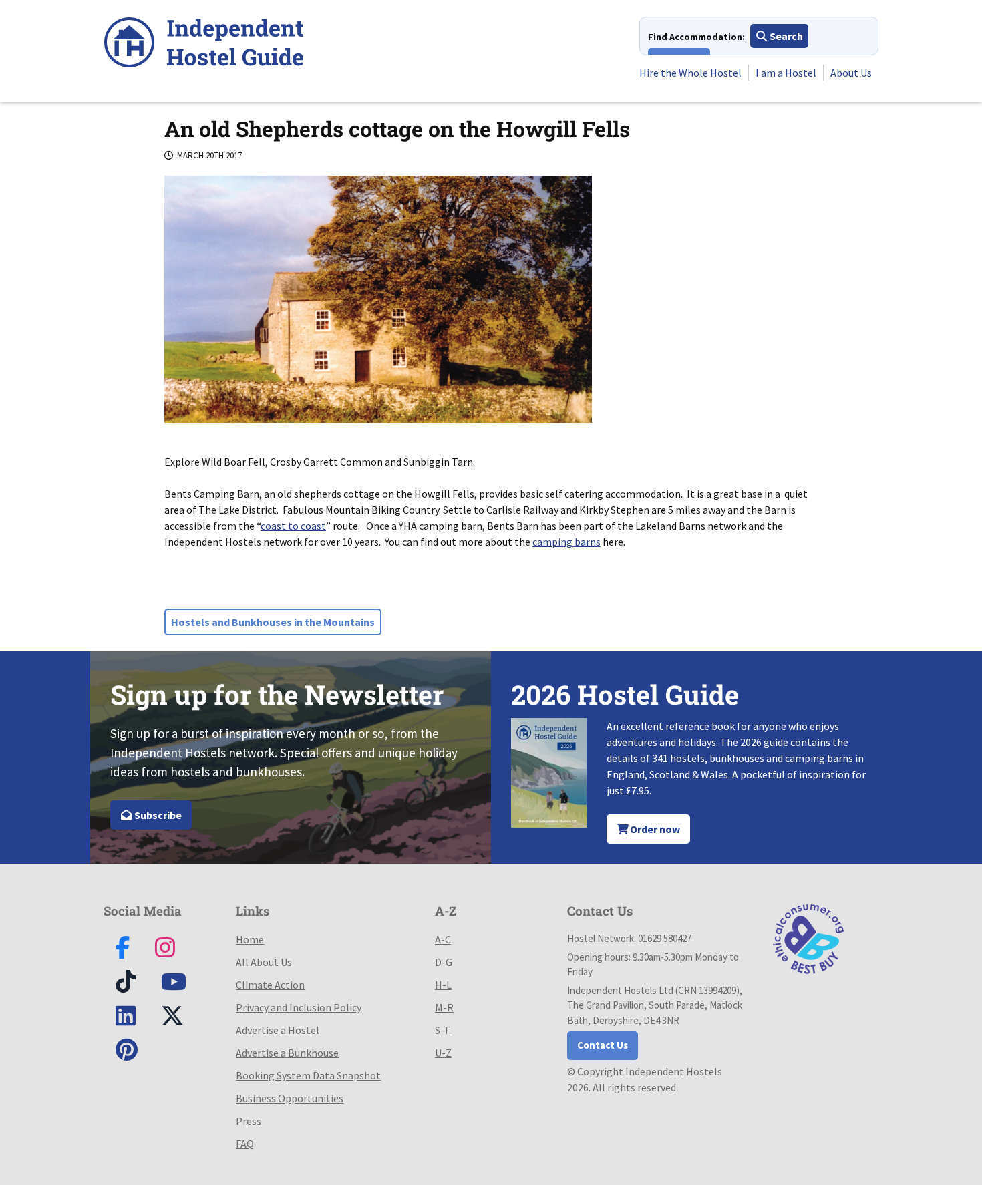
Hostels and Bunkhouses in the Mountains (273, 622)
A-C (443, 939)
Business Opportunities (289, 1098)
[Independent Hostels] (204, 44)
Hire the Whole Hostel (690, 72)
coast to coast (293, 525)
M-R (444, 1007)
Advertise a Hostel (277, 1030)
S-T (442, 1030)
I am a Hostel (786, 72)
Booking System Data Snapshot (308, 1075)
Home (250, 939)
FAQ (245, 1143)
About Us (851, 72)
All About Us (264, 962)
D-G (443, 962)
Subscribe (157, 815)
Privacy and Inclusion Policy (298, 1007)
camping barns (566, 541)
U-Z (443, 1052)
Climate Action (270, 984)
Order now (654, 829)
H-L (443, 984)
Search (785, 36)
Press (248, 1121)
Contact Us (602, 1045)
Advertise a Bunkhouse (287, 1052)
